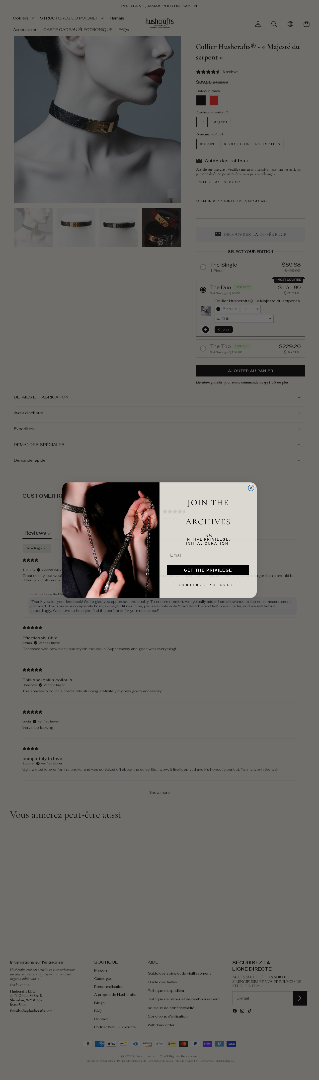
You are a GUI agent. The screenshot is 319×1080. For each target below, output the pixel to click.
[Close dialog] (251, 488)
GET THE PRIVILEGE (208, 570)
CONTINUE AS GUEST (208, 585)
